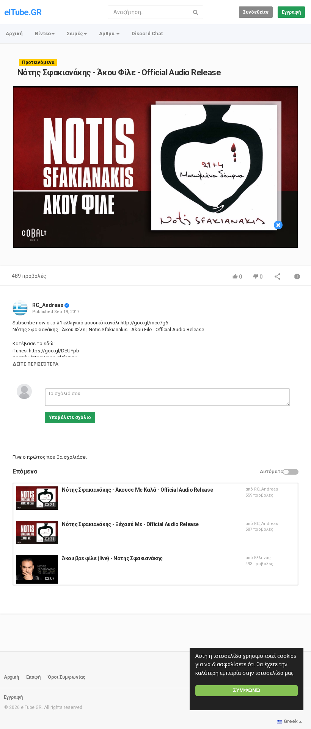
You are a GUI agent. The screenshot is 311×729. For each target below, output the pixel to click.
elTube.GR (22, 12)
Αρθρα (107, 33)
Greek (291, 721)
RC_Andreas (47, 305)
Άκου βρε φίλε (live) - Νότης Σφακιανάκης (112, 558)
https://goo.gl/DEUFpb (53, 351)
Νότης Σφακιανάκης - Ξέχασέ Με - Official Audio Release (130, 524)
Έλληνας (262, 557)
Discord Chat (147, 33)
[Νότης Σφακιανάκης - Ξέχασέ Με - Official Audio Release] (37, 532)
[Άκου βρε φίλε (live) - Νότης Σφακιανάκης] (37, 569)
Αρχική (14, 33)
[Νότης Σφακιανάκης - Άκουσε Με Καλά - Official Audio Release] (37, 498)
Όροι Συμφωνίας (66, 677)
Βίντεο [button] (43, 33)
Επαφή (33, 677)
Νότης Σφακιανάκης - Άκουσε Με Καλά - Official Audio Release (137, 490)
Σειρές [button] (75, 33)
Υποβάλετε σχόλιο (70, 417)
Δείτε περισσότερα (35, 364)
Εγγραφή (291, 12)
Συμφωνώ (246, 690)
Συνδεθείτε (256, 12)
